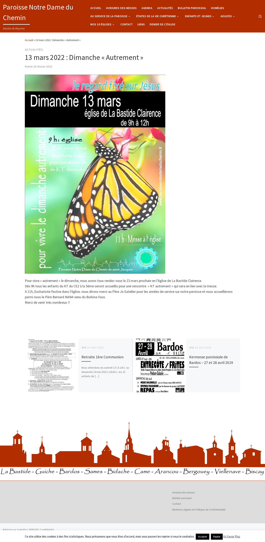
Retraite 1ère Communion (102, 357)
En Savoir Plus (231, 536)
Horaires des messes (183, 492)
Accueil (29, 40)
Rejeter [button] (216, 536)
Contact (176, 503)
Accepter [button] (202, 536)
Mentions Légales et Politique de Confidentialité (199, 509)
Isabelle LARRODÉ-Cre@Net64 (35, 529)
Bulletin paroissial (181, 498)
